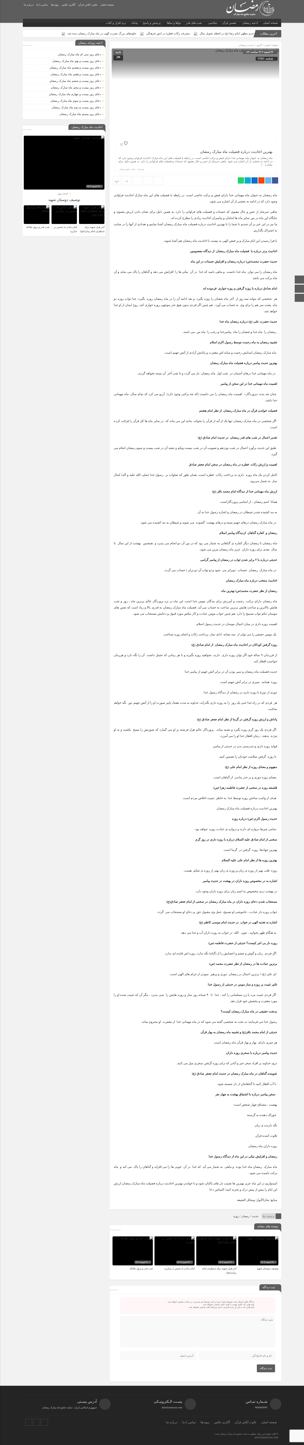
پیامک (134, 22)
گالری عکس (68, 4)
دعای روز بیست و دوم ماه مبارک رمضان (76, 107)
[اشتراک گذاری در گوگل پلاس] (261, 180)
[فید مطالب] (44, 1422)
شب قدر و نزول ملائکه (141, 1268)
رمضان (245, 1216)
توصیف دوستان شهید (267, 1268)
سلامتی (212, 22)
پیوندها (55, 4)
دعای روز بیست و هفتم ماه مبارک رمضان (76, 74)
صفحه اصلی (107, 4)
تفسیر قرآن (229, 22)
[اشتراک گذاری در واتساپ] (241, 180)
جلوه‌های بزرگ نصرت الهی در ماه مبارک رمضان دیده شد (101, 33)
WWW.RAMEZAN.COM (266, 1437)
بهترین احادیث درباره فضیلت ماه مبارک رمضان (236, 152)
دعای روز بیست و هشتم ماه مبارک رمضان (75, 67)
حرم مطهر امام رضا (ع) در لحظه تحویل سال (227, 33)
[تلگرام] (36, 1422)
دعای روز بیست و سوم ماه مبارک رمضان (75, 100)
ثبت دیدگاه (266, 1368)
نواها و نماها (174, 22)
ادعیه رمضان (250, 22)
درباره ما (29, 4)
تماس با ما (42, 4)
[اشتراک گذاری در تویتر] (268, 180)
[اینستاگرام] (299, 289)
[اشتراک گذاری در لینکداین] (254, 180)
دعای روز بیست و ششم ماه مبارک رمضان (75, 80)
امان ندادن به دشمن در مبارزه (179, 1268)
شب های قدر (194, 22)
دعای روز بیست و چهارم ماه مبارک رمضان (75, 94)
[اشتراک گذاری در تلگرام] (248, 180)
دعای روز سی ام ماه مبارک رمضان (79, 54)
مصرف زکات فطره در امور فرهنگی (168, 33)
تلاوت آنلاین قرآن (87, 4)
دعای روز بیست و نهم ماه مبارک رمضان (76, 61)
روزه (236, 1216)
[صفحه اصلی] (299, 280)
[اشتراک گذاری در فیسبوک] (275, 180)
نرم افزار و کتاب (116, 22)
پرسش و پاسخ (152, 22)
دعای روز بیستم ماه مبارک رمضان (80, 114)
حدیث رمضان (246, 45)
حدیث (255, 1216)
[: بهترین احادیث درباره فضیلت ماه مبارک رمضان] (148, 180)
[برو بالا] (300, 298)
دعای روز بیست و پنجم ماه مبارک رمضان (76, 87)
